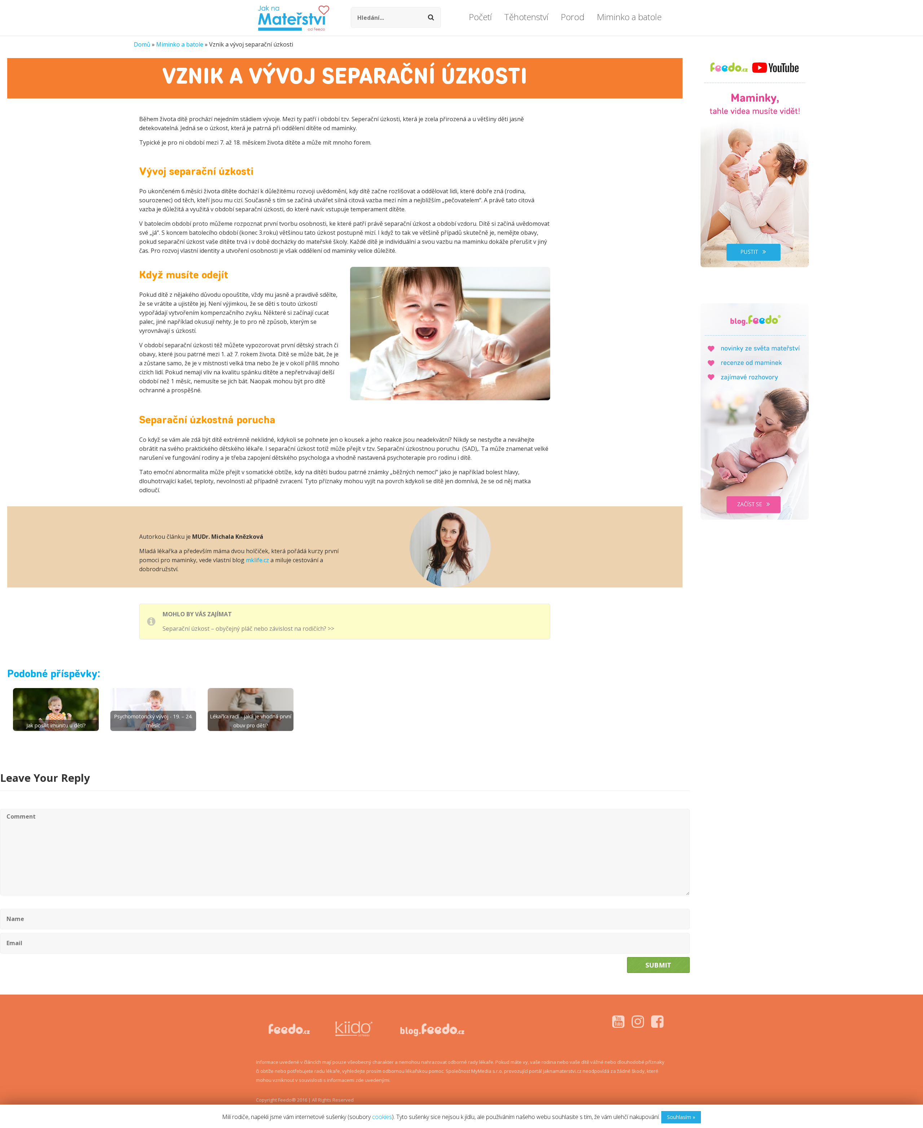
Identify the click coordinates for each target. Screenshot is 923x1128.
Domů (142, 44)
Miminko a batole (179, 44)
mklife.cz (257, 560)
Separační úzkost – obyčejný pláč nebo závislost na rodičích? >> (248, 629)
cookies (382, 1117)
